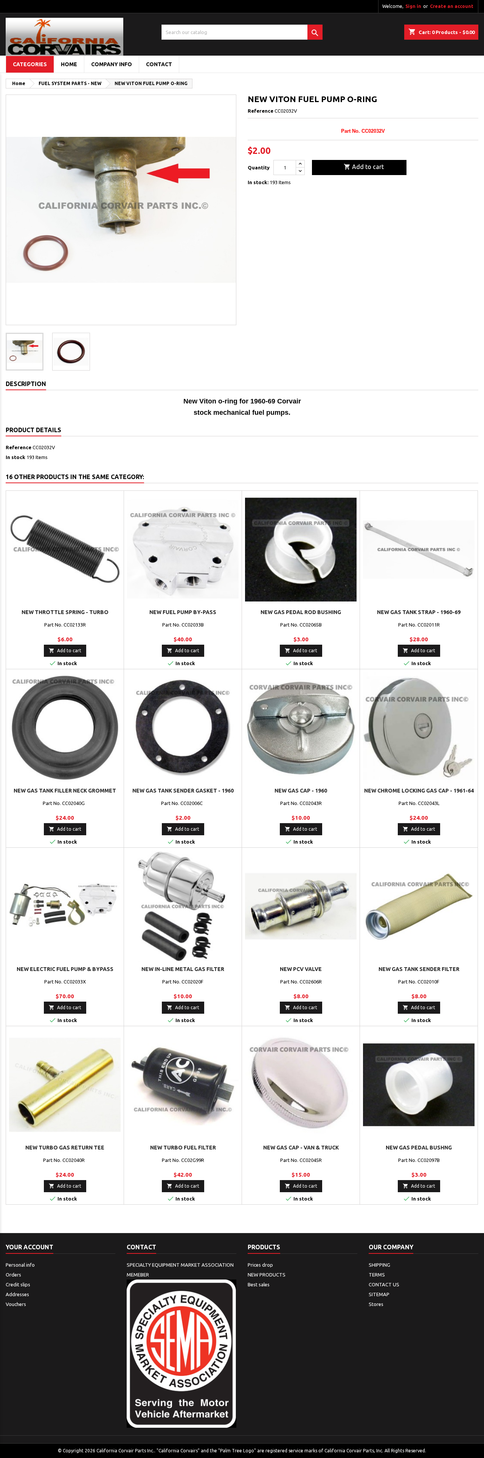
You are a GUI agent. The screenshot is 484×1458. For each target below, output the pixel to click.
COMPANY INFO (111, 64)
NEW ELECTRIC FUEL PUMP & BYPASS (65, 969)
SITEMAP (379, 1294)
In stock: (258, 182)
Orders (13, 1274)
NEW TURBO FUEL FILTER (183, 1148)
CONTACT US (384, 1284)
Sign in (413, 6)
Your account (29, 1247)
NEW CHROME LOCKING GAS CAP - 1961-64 (419, 791)
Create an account (451, 6)
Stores (376, 1304)
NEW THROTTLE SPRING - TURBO (65, 612)
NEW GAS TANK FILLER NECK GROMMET (65, 791)
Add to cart (364, 166)
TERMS (377, 1274)
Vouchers (16, 1304)
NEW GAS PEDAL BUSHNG (419, 1148)
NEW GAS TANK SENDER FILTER (419, 969)
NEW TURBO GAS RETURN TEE (64, 1148)
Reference (260, 110)
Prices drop (260, 1264)
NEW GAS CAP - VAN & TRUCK (301, 1148)
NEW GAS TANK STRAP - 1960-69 (419, 612)
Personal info (20, 1264)
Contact (141, 1247)
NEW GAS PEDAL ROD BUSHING (301, 612)
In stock (15, 457)
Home (69, 64)
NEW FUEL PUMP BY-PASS (182, 612)
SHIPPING (379, 1264)
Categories (30, 64)
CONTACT (159, 64)
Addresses (17, 1294)
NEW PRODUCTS (266, 1274)
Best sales (259, 1284)
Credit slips (18, 1284)
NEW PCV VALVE (301, 969)
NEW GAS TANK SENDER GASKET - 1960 (183, 791)
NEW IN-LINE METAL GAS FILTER (182, 969)
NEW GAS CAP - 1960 (301, 791)
